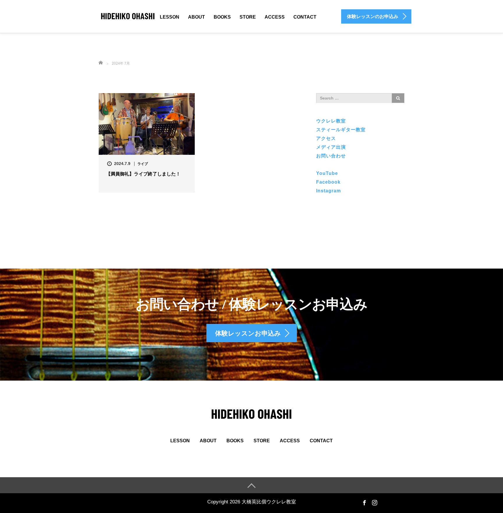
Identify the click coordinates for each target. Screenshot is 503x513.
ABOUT (196, 17)
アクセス (326, 138)
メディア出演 (331, 147)
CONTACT (304, 17)
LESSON (169, 17)
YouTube (327, 173)
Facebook (328, 182)
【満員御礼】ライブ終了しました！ (143, 173)
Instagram (328, 190)
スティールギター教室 (341, 129)
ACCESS (275, 17)
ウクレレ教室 (331, 120)
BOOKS (222, 17)
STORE (248, 17)
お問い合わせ (331, 155)
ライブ (142, 164)
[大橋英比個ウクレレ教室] (128, 16)
